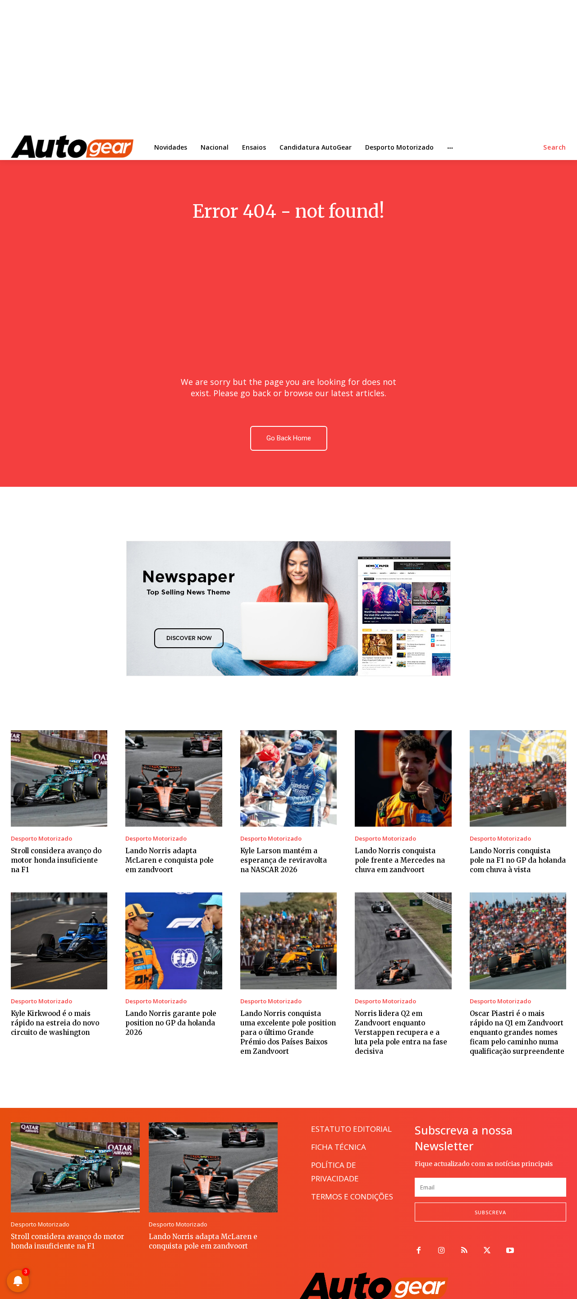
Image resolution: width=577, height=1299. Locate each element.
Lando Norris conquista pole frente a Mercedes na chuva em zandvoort (400, 860)
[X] (487, 1251)
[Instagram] (441, 1251)
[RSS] (464, 1251)
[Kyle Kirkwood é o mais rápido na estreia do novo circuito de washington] (59, 940)
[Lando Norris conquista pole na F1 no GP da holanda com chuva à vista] (518, 778)
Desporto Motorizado (41, 839)
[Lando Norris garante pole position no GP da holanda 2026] (173, 940)
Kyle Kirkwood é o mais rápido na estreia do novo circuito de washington (55, 1023)
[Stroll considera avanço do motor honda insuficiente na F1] (59, 778)
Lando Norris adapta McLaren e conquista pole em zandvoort (169, 860)
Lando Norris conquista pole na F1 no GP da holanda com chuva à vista (518, 860)
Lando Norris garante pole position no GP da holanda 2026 (170, 1023)
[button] (554, 147)
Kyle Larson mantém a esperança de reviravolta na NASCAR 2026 (283, 860)
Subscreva (490, 1212)
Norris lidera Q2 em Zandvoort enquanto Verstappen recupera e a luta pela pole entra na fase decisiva (401, 1032)
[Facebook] (418, 1251)
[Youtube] (510, 1251)
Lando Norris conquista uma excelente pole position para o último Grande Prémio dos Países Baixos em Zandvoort (288, 1032)
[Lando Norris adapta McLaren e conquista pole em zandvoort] (173, 778)
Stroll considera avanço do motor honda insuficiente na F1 (56, 860)
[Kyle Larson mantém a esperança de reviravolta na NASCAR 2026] (288, 778)
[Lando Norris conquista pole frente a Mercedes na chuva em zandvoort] (403, 778)
